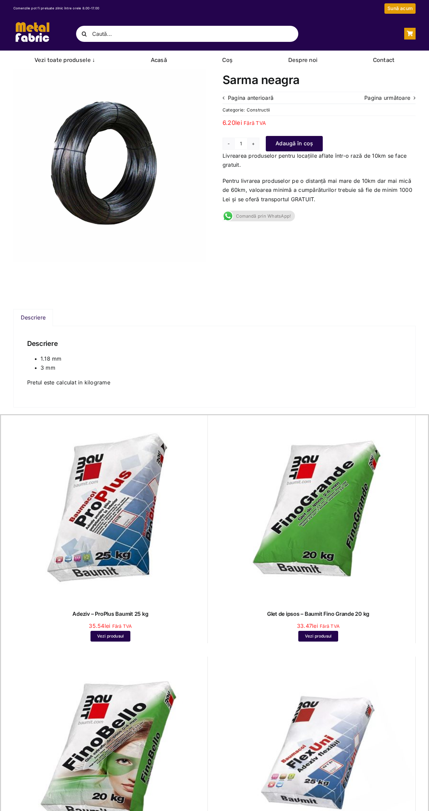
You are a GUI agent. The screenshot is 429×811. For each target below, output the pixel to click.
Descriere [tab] (33, 317)
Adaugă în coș (294, 143)
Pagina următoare (387, 97)
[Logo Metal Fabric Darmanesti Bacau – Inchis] (32, 22)
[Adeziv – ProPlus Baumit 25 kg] (110, 421)
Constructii (258, 110)
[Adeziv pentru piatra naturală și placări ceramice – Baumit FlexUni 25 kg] (318, 662)
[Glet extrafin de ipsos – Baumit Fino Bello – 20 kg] (110, 662)
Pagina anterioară (250, 97)
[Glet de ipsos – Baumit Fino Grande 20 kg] (318, 421)
